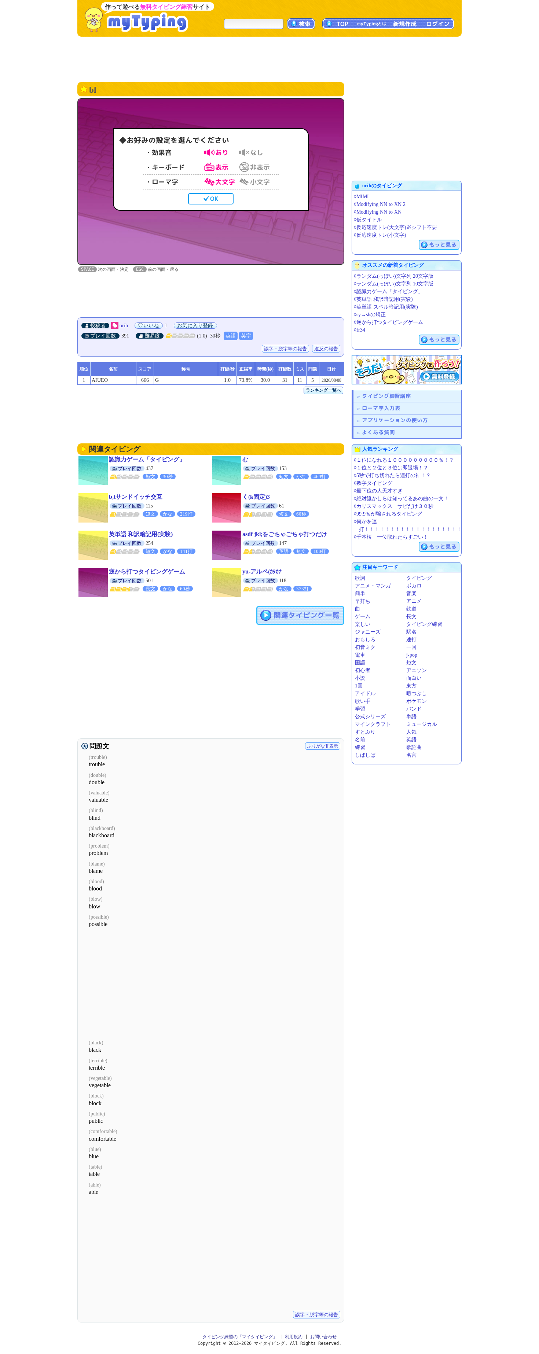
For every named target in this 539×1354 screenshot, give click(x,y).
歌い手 (362, 701)
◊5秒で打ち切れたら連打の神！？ (392, 475)
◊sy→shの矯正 (370, 314)
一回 (411, 647)
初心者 (362, 670)
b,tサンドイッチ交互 (135, 497)
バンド (414, 709)
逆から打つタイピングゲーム (147, 571)
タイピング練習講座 (386, 396)
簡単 (360, 593)
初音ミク (365, 647)
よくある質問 (378, 432)
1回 (359, 686)
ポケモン (416, 701)
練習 (360, 747)
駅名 (411, 632)
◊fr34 (359, 330)
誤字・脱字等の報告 (285, 348)
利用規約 (293, 1336)
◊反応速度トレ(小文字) (380, 235)
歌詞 (360, 578)
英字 (246, 336)
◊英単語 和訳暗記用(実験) (383, 299)
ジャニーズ (368, 632)
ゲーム (362, 616)
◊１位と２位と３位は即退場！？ (391, 468)
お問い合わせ (323, 1336)
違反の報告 (326, 348)
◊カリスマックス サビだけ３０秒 (393, 506)
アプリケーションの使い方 (395, 420)
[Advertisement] (269, 58)
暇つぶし (416, 693)
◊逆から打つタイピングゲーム (388, 322)
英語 (230, 336)
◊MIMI (361, 196)
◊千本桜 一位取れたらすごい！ (391, 537)
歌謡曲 (414, 747)
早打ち (362, 601)
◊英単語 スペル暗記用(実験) (386, 307)
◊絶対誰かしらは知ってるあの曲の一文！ (401, 498)
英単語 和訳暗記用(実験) (141, 534)
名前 (360, 739)
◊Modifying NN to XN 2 (380, 204)
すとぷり (365, 732)
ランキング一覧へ (323, 390)
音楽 (411, 593)
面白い (414, 678)
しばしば (365, 755)
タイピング (419, 578)
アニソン (416, 670)
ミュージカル (421, 724)
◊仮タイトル (368, 219)
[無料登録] (407, 369)
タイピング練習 (424, 624)
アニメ (414, 601)
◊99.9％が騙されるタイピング (388, 514)
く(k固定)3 (256, 497)
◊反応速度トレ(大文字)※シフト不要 (395, 227)
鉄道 (411, 609)
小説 (360, 678)
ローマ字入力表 (381, 408)
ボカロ (414, 586)
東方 (411, 686)
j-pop (411, 655)
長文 (411, 616)
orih (124, 325)
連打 (411, 639)
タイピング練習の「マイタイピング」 (239, 1336)
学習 (360, 709)
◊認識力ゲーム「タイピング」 (388, 291)
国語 (360, 662)
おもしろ (365, 639)
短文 (411, 662)
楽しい (362, 624)
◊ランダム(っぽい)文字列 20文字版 (393, 276)
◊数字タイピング (373, 483)
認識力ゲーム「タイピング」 (147, 459)
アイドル (365, 693)
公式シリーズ (370, 716)
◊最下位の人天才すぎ (378, 491)
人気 (411, 732)
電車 (360, 655)
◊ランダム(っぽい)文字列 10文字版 (393, 284)
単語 (411, 716)
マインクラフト (373, 724)
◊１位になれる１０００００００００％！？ (404, 460)
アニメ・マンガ (373, 586)
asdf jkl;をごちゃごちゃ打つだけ (284, 534)
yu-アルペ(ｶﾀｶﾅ (262, 571)
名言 (411, 755)
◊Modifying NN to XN (378, 212)
